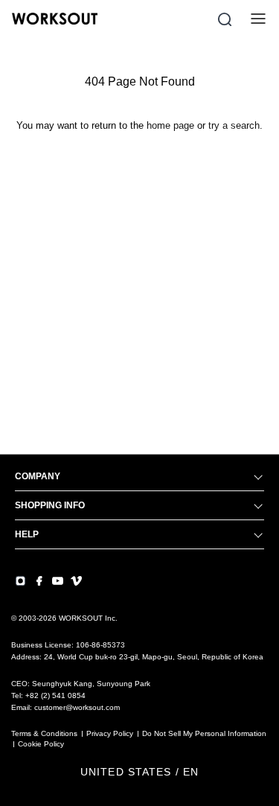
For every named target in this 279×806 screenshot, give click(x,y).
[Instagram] (20, 580)
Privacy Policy (109, 733)
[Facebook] (39, 580)
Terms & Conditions (44, 733)
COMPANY (37, 476)
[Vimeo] (76, 580)
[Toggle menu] (258, 19)
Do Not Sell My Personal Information (204, 733)
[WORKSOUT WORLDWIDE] (54, 19)
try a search (234, 125)
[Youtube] (57, 580)
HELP (27, 534)
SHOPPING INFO (50, 505)
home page (170, 125)
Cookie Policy (41, 744)
